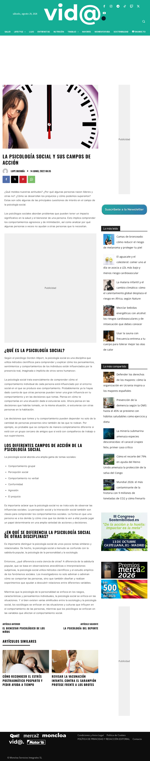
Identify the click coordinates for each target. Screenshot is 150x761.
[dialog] (75, 380)
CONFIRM (50, 433)
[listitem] (75, 371)
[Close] (138, 322)
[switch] (120, 379)
